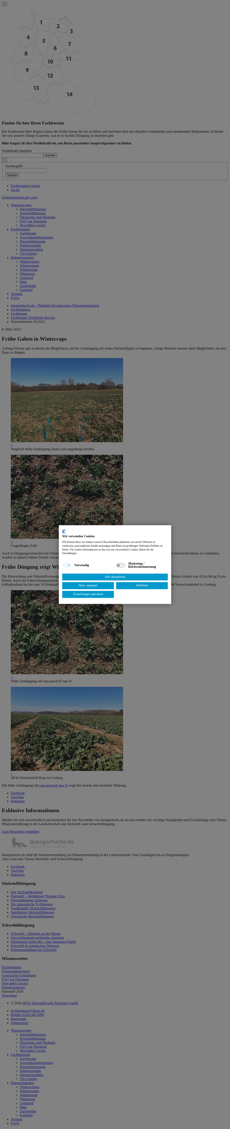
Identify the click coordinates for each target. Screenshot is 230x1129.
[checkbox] (66, 565)
